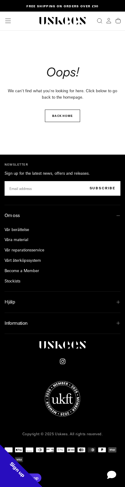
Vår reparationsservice (24, 249)
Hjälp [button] (10, 302)
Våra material (16, 239)
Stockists (12, 281)
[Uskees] (62, 345)
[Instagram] (62, 361)
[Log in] (108, 20)
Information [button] (16, 323)
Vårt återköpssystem (23, 260)
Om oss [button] (12, 215)
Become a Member (22, 270)
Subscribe (103, 188)
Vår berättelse (17, 229)
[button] (8, 20)
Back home (62, 115)
